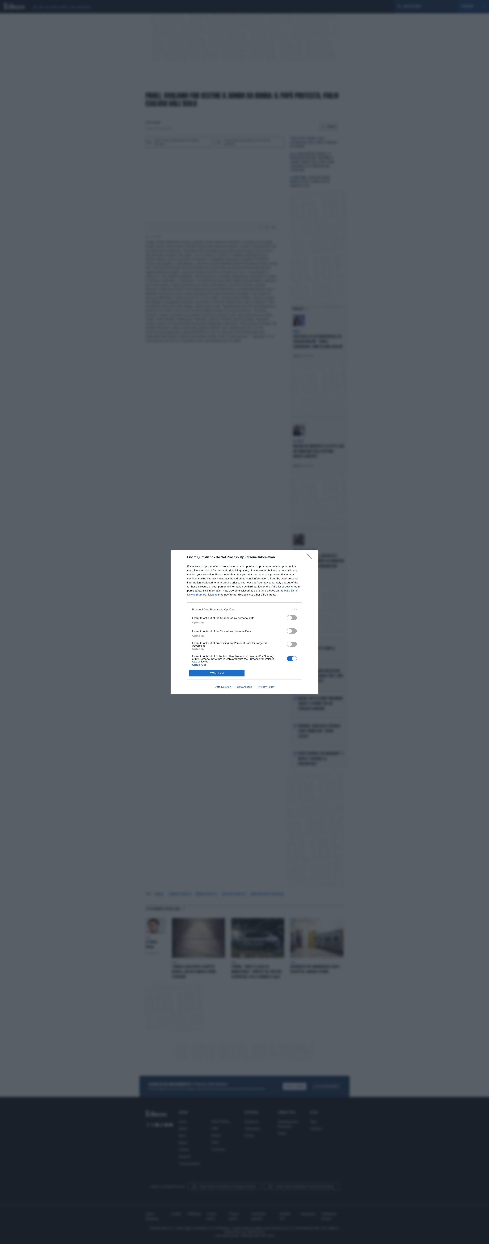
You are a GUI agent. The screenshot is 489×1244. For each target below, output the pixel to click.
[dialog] (244, 622)
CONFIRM (217, 673)
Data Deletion (223, 686)
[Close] (310, 557)
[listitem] (244, 609)
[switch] (292, 617)
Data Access (244, 686)
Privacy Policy (266, 686)
